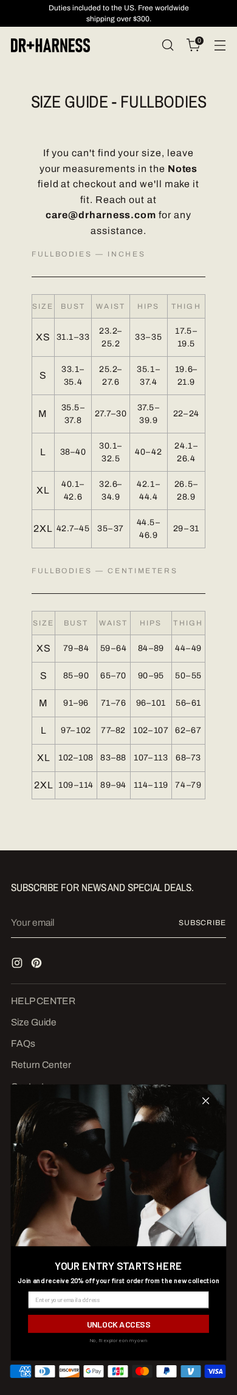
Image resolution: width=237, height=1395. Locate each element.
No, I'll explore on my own (118, 1340)
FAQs (23, 1043)
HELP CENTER (43, 1001)
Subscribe (202, 922)
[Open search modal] (167, 45)
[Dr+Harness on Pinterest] (37, 965)
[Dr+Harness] (50, 45)
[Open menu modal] (219, 45)
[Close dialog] (205, 1101)
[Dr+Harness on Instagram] (18, 965)
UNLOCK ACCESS (119, 1323)
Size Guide (34, 1022)
